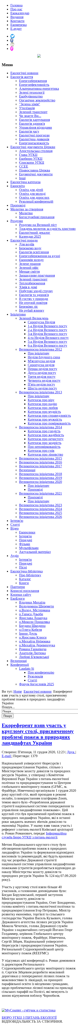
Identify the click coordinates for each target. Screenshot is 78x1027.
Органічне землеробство (37, 100)
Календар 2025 (30, 236)
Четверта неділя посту (44, 380)
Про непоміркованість (44, 447)
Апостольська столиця (35, 151)
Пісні (23, 567)
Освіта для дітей (31, 190)
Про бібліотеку (30, 575)
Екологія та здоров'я (34, 295)
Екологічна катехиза (25, 182)
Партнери (17, 587)
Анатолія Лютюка (32, 653)
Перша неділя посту (42, 369)
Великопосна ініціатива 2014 (40, 427)
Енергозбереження (33, 81)
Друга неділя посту (42, 373)
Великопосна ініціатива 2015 (40, 458)
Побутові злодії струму (36, 291)
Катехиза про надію (42, 404)
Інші (22, 178)
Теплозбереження (32, 283)
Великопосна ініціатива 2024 (40, 509)
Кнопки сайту (20, 594)
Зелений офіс (29, 267)
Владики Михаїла (32, 602)
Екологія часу (29, 131)
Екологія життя (21, 77)
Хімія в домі (28, 287)
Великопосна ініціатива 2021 (40, 493)
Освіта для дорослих (34, 197)
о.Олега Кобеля (30, 629)
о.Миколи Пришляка (34, 622)
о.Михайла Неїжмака (34, 641)
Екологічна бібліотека (26, 571)
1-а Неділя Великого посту (47, 326)
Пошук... (8, 707)
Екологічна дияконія (34, 139)
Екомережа (18, 25)
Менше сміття (29, 271)
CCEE (23, 166)
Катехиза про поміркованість (49, 423)
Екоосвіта (17, 186)
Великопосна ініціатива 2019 (40, 478)
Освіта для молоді (32, 193)
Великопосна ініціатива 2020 (40, 482)
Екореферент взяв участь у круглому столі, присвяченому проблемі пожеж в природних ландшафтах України (38, 734)
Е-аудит (16, 28)
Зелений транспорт (33, 112)
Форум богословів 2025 (36, 684)
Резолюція (35, 676)
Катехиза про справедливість (49, 415)
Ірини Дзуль (28, 633)
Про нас (16, 9)
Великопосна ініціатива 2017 (40, 466)
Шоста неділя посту (42, 388)
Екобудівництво (31, 96)
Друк (71, 752)
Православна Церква (34, 170)
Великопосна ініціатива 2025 (40, 513)
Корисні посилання (24, 591)
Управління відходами (35, 127)
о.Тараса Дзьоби (31, 614)
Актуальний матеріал (35, 552)
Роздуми (16, 221)
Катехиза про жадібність (46, 435)
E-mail (7, 756)
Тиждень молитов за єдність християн (47, 229)
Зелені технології (31, 92)
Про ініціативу (38, 353)
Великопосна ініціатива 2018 (40, 474)
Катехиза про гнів (41, 450)
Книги (24, 583)
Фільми (24, 544)
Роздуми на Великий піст (38, 225)
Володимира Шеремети (36, 606)
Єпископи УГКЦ (31, 162)
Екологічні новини (24, 73)
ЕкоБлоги (17, 598)
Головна (16, 5)
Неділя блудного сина (44, 357)
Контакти (17, 21)
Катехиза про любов (43, 408)
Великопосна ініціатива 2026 (40, 517)
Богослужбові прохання (36, 217)
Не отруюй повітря (33, 302)
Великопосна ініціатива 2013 (40, 392)
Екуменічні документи (36, 174)
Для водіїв (26, 244)
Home (17, 691)
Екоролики (27, 532)
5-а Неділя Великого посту (47, 341)
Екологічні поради (24, 240)
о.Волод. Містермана (34, 610)
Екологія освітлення (34, 252)
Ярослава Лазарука (33, 618)
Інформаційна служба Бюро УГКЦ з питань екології (34, 835)
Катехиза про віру (41, 400)
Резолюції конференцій (36, 201)
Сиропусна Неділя (41, 322)
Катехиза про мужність (45, 419)
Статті (15, 524)
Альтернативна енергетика (39, 88)
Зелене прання (30, 264)
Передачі (25, 540)
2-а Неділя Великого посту (47, 330)
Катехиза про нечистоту (45, 439)
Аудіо (14, 556)
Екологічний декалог (34, 232)
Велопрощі (27, 470)
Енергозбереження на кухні (39, 256)
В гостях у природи (33, 299)
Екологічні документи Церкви (32, 147)
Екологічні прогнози (34, 135)
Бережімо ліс (28, 306)
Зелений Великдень (33, 318)
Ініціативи (18, 314)
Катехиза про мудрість (44, 411)
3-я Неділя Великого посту (47, 334)
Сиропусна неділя (41, 365)
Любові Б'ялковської (34, 657)
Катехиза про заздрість (44, 443)
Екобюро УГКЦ (30, 158)
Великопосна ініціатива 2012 (40, 349)
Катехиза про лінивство (45, 454)
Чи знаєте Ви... (30, 116)
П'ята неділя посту (41, 384)
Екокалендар (19, 13)
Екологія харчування (34, 120)
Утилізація (27, 108)
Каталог (25, 579)
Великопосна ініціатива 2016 (40, 462)
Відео (14, 528)
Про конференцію (41, 672)
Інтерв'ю (16, 520)
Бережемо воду (30, 248)
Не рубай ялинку (31, 310)
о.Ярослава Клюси (33, 637)
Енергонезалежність (34, 143)
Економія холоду (31, 260)
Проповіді (17, 205)
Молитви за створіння (26, 209)
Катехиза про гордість (44, 431)
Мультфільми (29, 548)
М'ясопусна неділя (41, 361)
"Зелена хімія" (29, 104)
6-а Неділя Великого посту (47, 345)
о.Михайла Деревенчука (37, 645)
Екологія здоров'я (32, 123)
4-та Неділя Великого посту (48, 338)
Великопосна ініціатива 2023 (40, 505)
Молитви (26, 213)
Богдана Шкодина (32, 626)
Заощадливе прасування (37, 275)
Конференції (19, 665)
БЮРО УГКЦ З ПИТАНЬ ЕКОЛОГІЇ (29, 1017)
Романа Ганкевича (32, 649)
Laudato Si (26, 668)
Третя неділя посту (41, 376)
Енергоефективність (34, 85)
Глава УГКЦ (28, 155)
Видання (16, 17)
